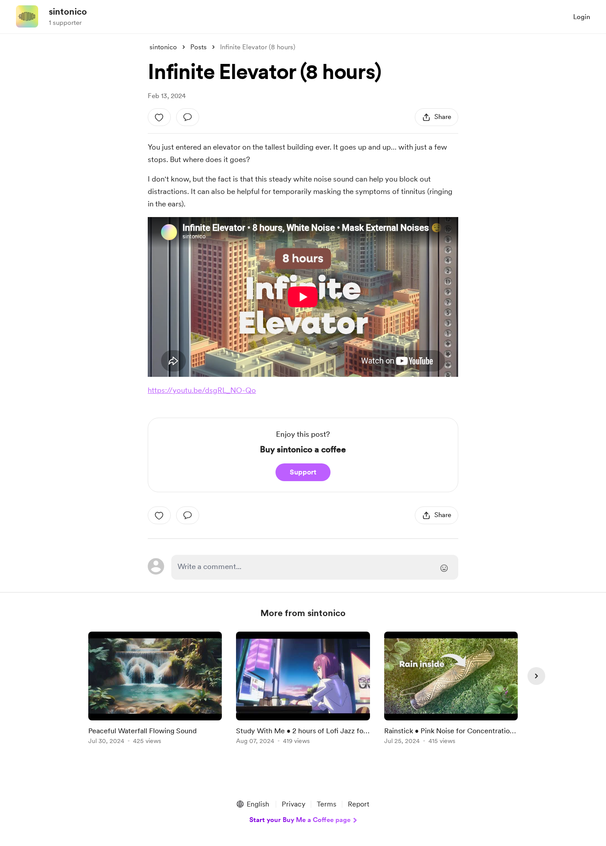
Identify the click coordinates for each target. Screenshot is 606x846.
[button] (252, 804)
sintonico (68, 11)
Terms (326, 804)
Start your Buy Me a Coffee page (299, 820)
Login (581, 17)
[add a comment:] (187, 117)
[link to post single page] (155, 689)
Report (358, 804)
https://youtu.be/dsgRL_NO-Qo (202, 390)
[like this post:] (159, 117)
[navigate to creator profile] (27, 16)
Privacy (293, 804)
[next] (536, 676)
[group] (155, 689)
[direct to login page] (314, 567)
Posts (198, 47)
